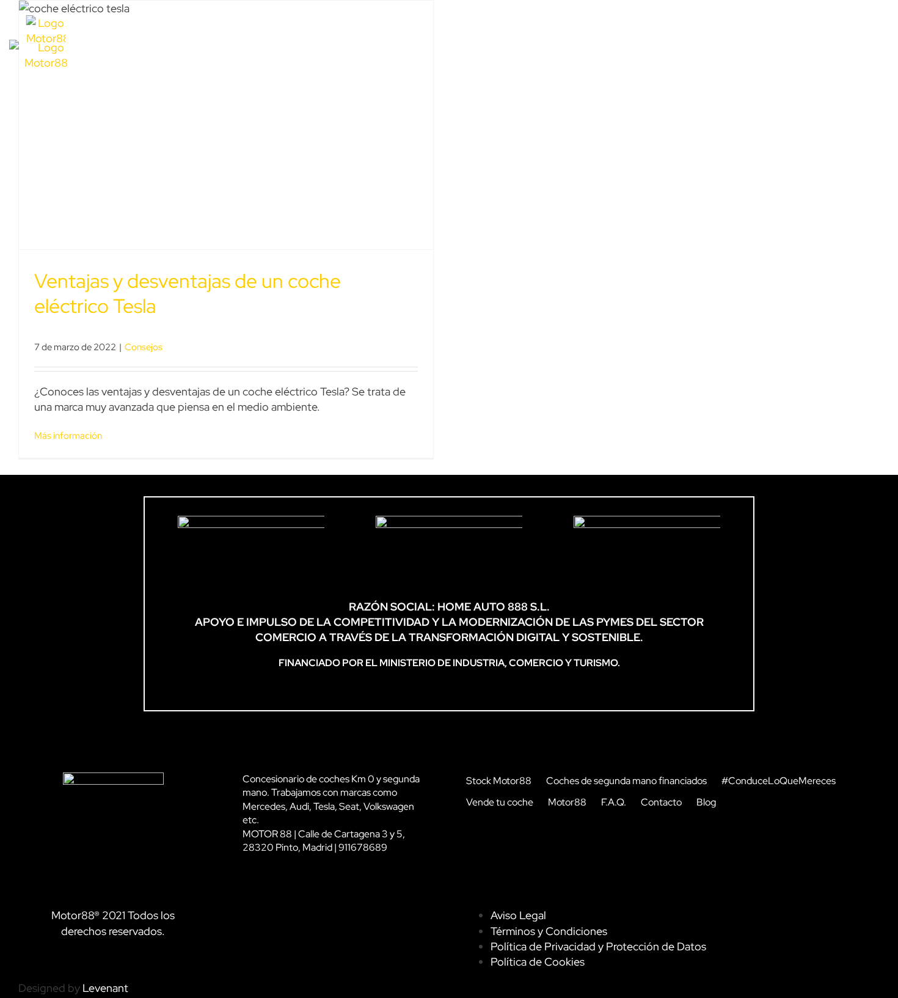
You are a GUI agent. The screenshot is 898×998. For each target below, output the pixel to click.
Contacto (661, 802)
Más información (68, 436)
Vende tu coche (499, 802)
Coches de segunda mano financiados (626, 780)
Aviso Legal (518, 915)
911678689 (362, 847)
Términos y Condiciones (549, 931)
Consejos (143, 347)
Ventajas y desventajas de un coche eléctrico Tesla (187, 294)
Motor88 (567, 802)
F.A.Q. (613, 802)
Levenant (105, 988)
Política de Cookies (538, 962)
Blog (706, 802)
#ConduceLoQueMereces (778, 780)
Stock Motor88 (498, 780)
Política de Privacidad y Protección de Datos (598, 946)
